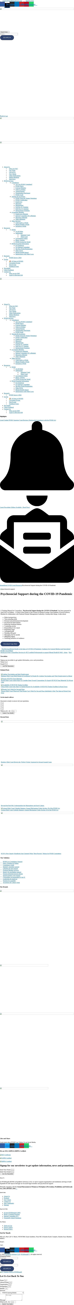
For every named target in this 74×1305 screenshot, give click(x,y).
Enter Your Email (5, 1172)
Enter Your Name (5, 1170)
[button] (37, 598)
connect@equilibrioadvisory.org (14, 1242)
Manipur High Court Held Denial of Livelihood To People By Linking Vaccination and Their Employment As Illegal (36, 676)
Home (2, 585)
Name (2, 662)
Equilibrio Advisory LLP (12, 1254)
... (16, 1188)
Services (2, 1290)
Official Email (4, 1282)
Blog (5, 585)
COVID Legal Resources (14, 585)
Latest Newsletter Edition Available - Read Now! (15, 507)
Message (3, 1300)
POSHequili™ (25, 1254)
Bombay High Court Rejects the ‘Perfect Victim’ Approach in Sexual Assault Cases (26, 762)
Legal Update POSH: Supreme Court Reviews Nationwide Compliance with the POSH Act (28, 420)
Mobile (2, 1288)
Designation (4, 1286)
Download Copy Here (10, 644)
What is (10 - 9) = (6, 711)
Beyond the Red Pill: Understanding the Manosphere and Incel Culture (22, 805)
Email (2, 664)
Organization (4, 1284)
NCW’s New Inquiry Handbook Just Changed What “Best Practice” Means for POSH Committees (31, 853)
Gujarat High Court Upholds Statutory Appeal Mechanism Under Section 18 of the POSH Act (29, 810)
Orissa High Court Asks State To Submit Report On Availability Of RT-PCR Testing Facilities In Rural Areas (34, 686)
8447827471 (7, 1245)
